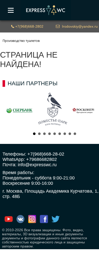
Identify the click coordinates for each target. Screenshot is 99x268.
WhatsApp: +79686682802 (30, 159)
